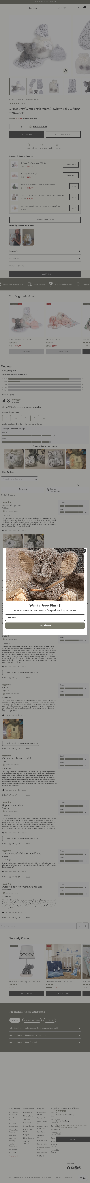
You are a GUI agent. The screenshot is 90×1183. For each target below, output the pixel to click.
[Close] (84, 551)
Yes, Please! (45, 625)
